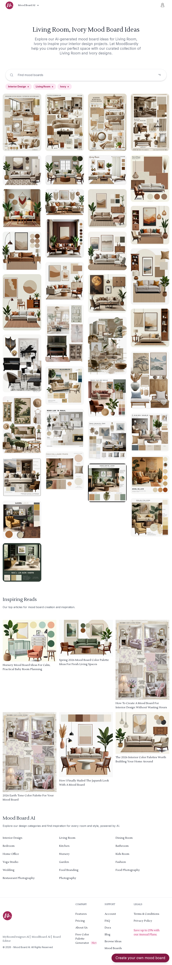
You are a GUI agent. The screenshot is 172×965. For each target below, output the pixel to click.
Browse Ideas (113, 941)
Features (81, 914)
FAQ (107, 920)
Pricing (80, 920)
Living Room (44, 86)
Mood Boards (113, 948)
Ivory (64, 86)
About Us (81, 927)
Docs (108, 927)
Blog (107, 934)
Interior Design (18, 86)
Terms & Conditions (146, 914)
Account (110, 914)
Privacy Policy (143, 920)
